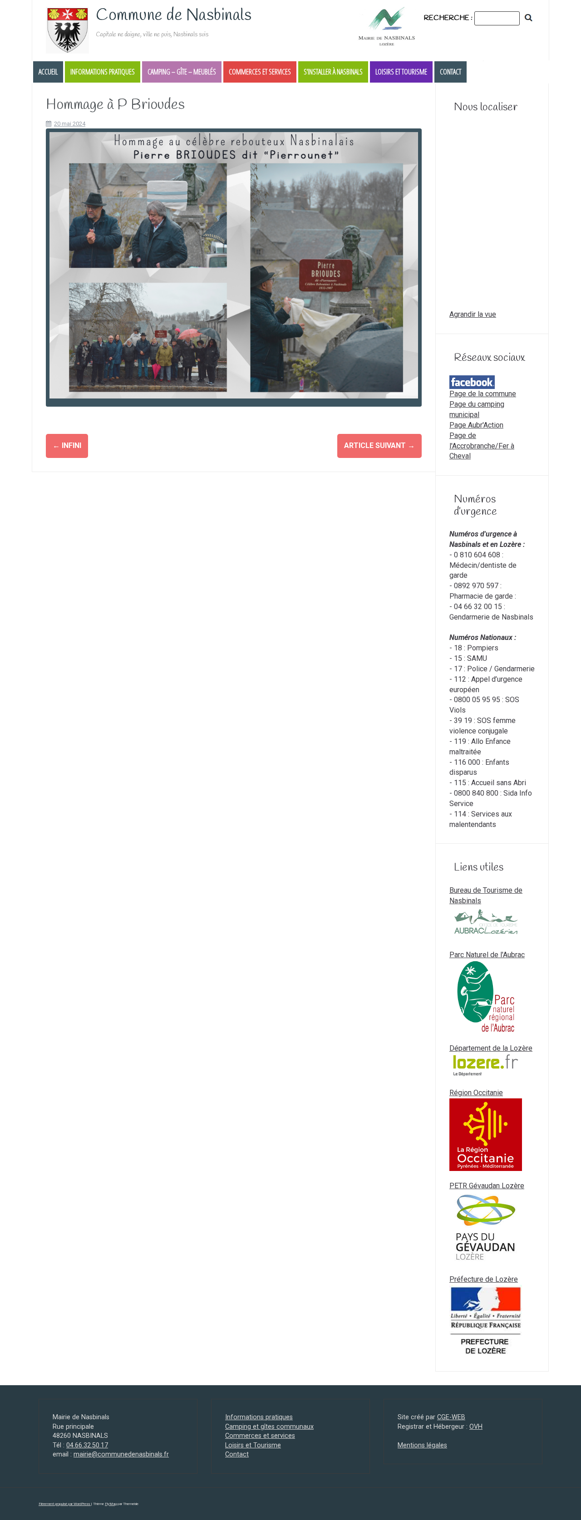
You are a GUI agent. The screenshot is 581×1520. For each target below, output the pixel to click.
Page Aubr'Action (476, 425)
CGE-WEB (451, 1417)
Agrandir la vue (472, 314)
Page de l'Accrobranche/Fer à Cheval (481, 446)
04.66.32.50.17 (87, 1445)
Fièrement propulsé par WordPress (65, 1504)
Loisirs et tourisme (401, 72)
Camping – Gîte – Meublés (182, 72)
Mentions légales (422, 1445)
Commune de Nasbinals (173, 15)
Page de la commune (482, 393)
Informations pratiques (102, 72)
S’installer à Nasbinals (333, 72)
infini (67, 445)
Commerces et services (260, 72)
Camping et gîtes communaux (269, 1427)
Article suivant (379, 445)
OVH (476, 1427)
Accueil (48, 72)
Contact (450, 72)
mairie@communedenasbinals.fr (121, 1454)
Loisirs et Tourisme (253, 1445)
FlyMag (111, 1504)
